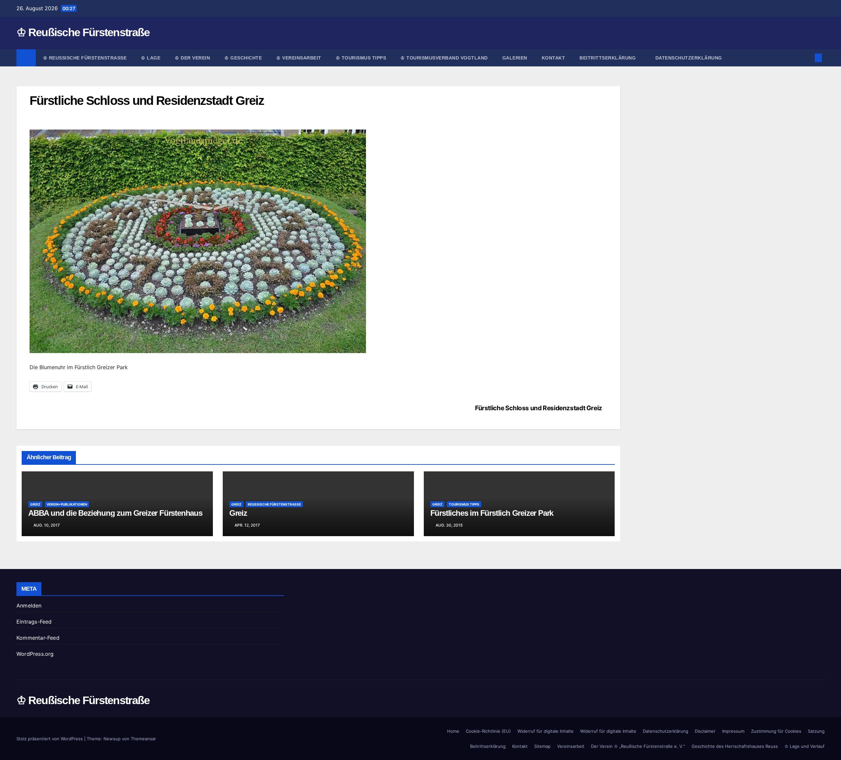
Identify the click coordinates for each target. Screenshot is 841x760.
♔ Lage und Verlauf (804, 746)
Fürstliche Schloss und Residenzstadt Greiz (538, 408)
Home (453, 731)
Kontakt (553, 57)
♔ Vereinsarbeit (298, 57)
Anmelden (29, 605)
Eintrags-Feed (34, 621)
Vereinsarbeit (570, 746)
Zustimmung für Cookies (776, 731)
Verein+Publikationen (67, 504)
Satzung (816, 731)
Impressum (733, 731)
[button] (807, 58)
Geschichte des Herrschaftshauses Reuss (735, 746)
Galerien (514, 57)
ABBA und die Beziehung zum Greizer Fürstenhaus (115, 513)
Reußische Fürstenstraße (274, 504)
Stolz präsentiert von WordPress (50, 738)
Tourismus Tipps (464, 504)
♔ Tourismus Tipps (361, 57)
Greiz (35, 504)
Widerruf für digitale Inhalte (545, 731)
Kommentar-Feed (37, 637)
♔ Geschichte (243, 57)
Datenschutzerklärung (688, 57)
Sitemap (542, 746)
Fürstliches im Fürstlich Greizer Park (492, 513)
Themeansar (143, 738)
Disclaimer (705, 731)
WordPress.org (35, 654)
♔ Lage (150, 57)
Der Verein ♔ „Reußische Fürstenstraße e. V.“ (638, 746)
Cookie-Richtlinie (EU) (488, 731)
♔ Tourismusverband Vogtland (444, 57)
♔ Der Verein (192, 57)
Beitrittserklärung (608, 57)
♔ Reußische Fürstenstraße (83, 32)
